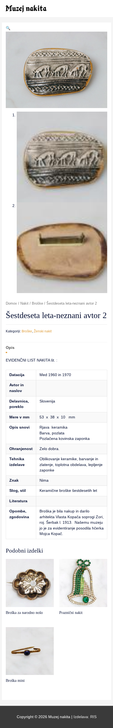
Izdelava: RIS (85, 717)
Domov (11, 303)
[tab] (56, 347)
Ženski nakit (43, 331)
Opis (10, 348)
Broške (37, 303)
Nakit (24, 303)
